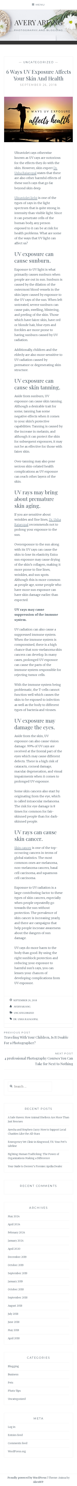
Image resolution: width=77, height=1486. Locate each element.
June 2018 (13, 1322)
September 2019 (17, 1273)
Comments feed (17, 1443)
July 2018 (13, 1313)
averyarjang (22, 1006)
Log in (11, 1427)
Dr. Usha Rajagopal (25, 1019)
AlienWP (38, 1482)
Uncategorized (38, 62)
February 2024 (16, 1232)
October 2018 (16, 1289)
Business (13, 1374)
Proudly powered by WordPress (26, 1477)
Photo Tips (14, 1390)
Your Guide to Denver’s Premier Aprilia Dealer (35, 1166)
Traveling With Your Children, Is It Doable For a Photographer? (36, 1038)
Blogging (13, 1366)
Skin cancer (22, 848)
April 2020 (14, 1248)
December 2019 (17, 1257)
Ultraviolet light (25, 198)
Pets (10, 1382)
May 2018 (13, 1330)
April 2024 (14, 1224)
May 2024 (14, 1216)
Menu (40, 4)
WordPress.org (17, 1451)
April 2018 (14, 1338)
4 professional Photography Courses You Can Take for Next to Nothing (38, 1059)
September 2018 (17, 1297)
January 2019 (15, 1281)
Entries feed (15, 1435)
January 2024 (16, 1240)
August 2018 (15, 1305)
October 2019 (16, 1265)
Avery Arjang (38, 22)
